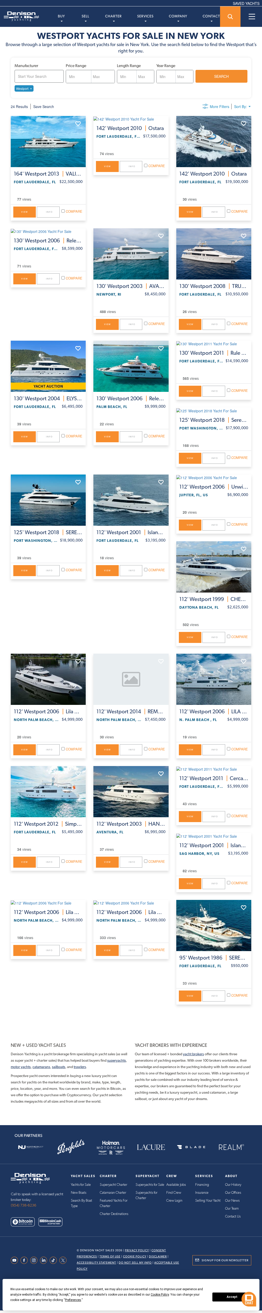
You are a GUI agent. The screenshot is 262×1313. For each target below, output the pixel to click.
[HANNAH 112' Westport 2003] (130, 791)
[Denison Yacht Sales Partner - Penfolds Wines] (71, 1147)
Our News (232, 1200)
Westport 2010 (130, 128)
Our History (233, 1185)
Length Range (129, 65)
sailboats (58, 1067)
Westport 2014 (130, 711)
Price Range (76, 65)
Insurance (202, 1192)
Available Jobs (176, 1185)
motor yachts (21, 1067)
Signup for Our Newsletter (225, 1260)
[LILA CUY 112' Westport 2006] (213, 679)
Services (145, 16)
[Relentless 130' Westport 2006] (48, 231)
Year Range (165, 65)
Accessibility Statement (96, 1262)
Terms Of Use (110, 1256)
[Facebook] (25, 1260)
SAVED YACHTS (246, 3)
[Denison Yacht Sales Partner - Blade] (191, 1147)
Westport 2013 (48, 174)
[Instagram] (35, 1260)
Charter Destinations (114, 1214)
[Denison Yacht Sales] (30, 1177)
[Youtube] (15, 1260)
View (24, 212)
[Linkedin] (45, 1260)
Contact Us (233, 1216)
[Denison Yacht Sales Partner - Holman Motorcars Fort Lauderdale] (111, 1147)
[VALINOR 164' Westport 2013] (48, 141)
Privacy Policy (137, 1250)
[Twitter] (64, 1260)
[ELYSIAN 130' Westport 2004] (48, 366)
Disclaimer (158, 1256)
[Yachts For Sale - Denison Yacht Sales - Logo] (19, 16)
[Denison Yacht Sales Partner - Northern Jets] (31, 1147)
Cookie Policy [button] (160, 1294)
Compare (73, 211)
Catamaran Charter (113, 1192)
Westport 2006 (48, 240)
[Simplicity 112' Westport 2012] (48, 791)
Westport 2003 (130, 286)
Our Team (232, 1208)
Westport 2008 (213, 286)
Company (178, 16)
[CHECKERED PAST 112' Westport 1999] (213, 567)
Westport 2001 (130, 532)
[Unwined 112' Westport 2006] (213, 477)
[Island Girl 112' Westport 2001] (130, 500)
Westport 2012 (48, 824)
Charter (113, 16)
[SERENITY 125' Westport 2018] (48, 500)
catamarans (41, 1067)
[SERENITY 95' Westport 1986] (213, 925)
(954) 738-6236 (23, 1205)
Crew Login (174, 1200)
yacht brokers (193, 1054)
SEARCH (221, 76)
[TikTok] (54, 1260)
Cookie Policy (134, 1256)
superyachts (116, 1060)
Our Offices (233, 1192)
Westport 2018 (213, 420)
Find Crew (173, 1192)
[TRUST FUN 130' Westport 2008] (213, 253)
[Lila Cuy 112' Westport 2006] (48, 679)
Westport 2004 (48, 398)
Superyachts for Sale (150, 1185)
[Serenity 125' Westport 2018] (213, 410)
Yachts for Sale (81, 1185)
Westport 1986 (213, 958)
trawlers (80, 1067)
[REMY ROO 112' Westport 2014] (130, 679)
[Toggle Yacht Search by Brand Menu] (230, 16)
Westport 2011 (213, 353)
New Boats (78, 1192)
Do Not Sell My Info (135, 1262)
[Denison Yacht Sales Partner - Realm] (231, 1147)
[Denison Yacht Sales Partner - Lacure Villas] (151, 1147)
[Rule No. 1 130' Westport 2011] (213, 343)
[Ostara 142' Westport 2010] (130, 119)
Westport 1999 (213, 599)
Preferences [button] (73, 1300)
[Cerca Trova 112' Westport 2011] (213, 769)
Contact (211, 16)
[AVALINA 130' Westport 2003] (130, 253)
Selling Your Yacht (208, 1200)
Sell (85, 16)
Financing (202, 1185)
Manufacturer (26, 65)
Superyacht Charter (113, 1185)
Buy (61, 16)
